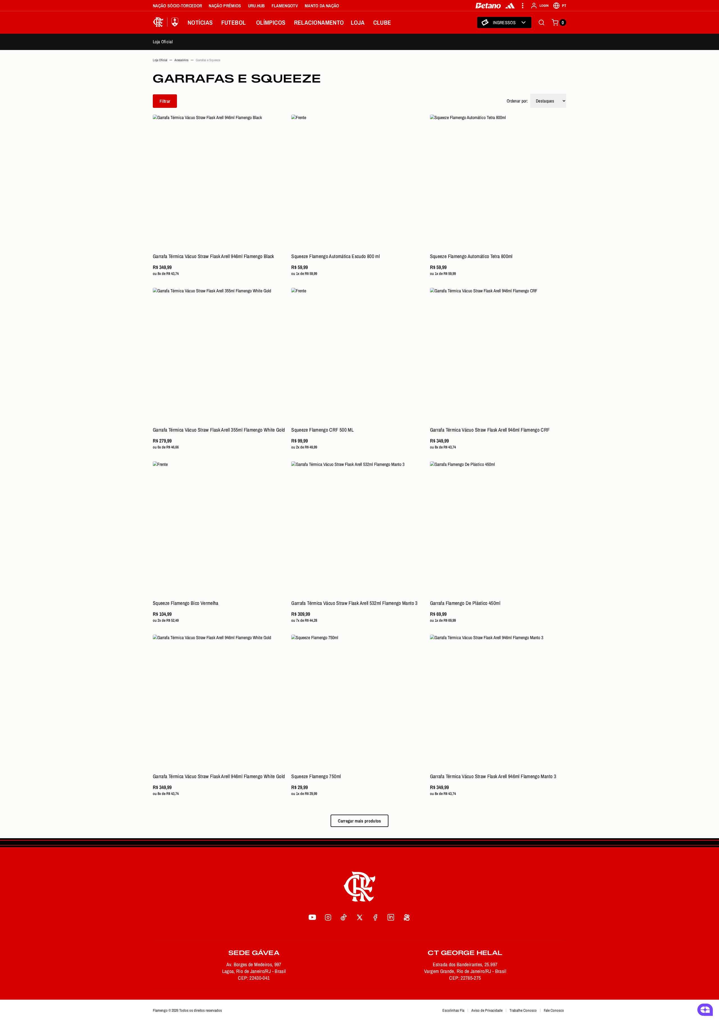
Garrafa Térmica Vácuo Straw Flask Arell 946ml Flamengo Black (213, 256)
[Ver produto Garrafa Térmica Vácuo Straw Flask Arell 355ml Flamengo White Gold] (221, 356)
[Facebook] (375, 917)
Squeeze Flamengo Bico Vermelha (186, 603)
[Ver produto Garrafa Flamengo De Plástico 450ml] (498, 529)
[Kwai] (406, 917)
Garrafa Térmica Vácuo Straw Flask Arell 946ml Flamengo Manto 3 (493, 776)
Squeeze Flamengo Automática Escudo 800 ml (335, 256)
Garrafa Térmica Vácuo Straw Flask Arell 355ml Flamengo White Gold (219, 429)
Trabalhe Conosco (523, 1010)
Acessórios (181, 60)
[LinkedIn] (391, 917)
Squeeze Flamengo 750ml (316, 776)
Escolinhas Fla (453, 1010)
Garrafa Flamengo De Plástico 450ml (465, 603)
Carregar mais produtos (359, 821)
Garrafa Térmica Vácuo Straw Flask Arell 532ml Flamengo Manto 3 (354, 603)
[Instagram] (328, 917)
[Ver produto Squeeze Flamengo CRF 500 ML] (359, 356)
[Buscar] (541, 22)
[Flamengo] (167, 22)
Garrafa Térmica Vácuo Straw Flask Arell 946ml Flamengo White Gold (219, 776)
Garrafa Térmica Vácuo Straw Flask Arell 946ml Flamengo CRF (490, 429)
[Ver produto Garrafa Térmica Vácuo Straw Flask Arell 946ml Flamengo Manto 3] (498, 703)
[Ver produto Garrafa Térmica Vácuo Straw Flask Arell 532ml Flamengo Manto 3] (359, 529)
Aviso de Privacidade (486, 1010)
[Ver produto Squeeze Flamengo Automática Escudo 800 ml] (359, 183)
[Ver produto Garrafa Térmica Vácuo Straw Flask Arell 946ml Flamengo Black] (221, 183)
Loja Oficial (163, 41)
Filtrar (165, 101)
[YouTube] (312, 917)
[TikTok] (343, 917)
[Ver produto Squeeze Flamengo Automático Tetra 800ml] (498, 183)
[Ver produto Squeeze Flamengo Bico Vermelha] (221, 529)
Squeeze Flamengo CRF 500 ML (322, 429)
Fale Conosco (554, 1010)
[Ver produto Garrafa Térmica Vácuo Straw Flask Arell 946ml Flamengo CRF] (498, 356)
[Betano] (488, 5)
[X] (359, 917)
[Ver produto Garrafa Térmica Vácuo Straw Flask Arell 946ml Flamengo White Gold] (221, 703)
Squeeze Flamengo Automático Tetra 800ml (471, 256)
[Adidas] (510, 5)
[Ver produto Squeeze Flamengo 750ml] (359, 703)
